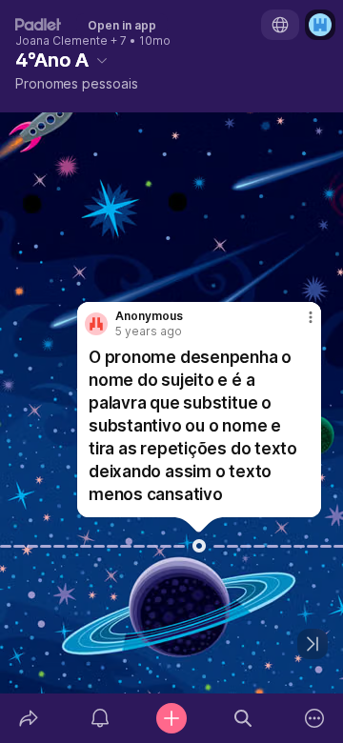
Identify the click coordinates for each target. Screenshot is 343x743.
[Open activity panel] (99, 718)
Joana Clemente (61, 41)
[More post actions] (298, 325)
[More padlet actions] (315, 718)
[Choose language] (280, 25)
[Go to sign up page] (320, 25)
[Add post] (171, 718)
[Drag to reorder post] (199, 545)
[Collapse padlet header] (102, 60)
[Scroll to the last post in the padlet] (312, 644)
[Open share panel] (28, 718)
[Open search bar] (243, 718)
